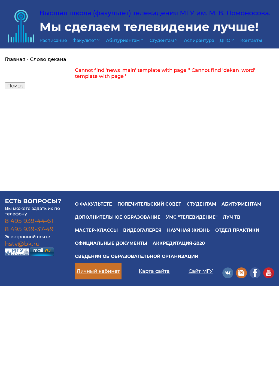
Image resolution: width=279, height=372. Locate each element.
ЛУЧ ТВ (231, 217)
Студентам (164, 40)
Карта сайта (154, 271)
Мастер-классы (96, 230)
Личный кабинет (98, 271)
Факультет (86, 40)
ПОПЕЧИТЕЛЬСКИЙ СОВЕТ (149, 204)
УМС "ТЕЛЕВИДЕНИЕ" (191, 217)
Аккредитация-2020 (179, 243)
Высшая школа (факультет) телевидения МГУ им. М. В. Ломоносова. (155, 13)
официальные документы (111, 243)
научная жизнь (188, 230)
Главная (15, 59)
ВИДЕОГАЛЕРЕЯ (142, 230)
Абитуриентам (125, 40)
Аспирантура (199, 40)
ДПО (227, 40)
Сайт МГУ (201, 271)
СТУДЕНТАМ (201, 204)
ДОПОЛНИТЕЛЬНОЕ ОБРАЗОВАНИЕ (117, 217)
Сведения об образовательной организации (136, 256)
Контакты (251, 40)
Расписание (53, 40)
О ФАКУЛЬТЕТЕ (93, 204)
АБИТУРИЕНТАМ (241, 204)
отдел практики (237, 230)
